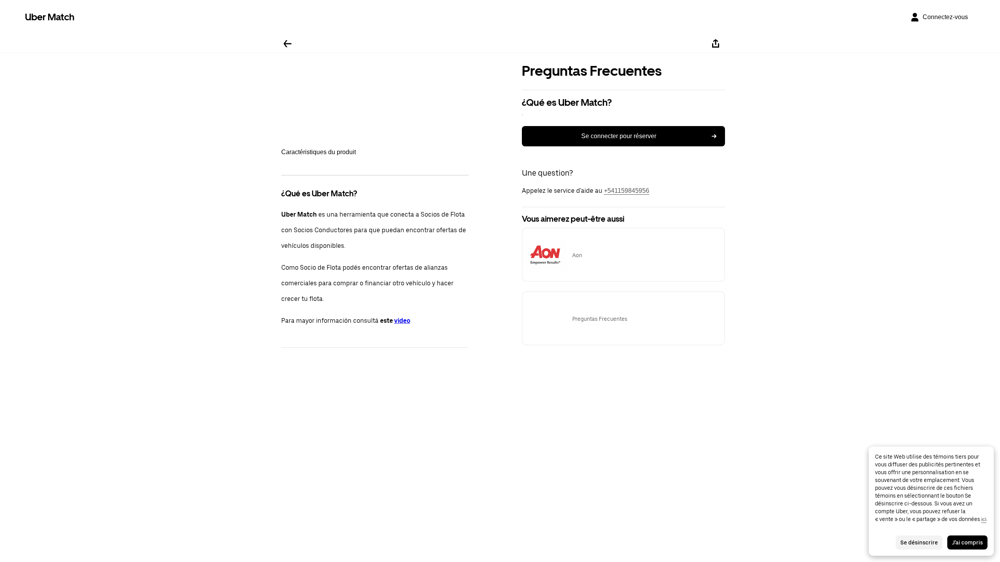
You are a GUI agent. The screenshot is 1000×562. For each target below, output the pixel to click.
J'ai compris (967, 542)
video (402, 320)
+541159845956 (626, 190)
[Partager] (715, 43)
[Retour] (287, 43)
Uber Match (50, 17)
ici (983, 519)
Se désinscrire (919, 542)
